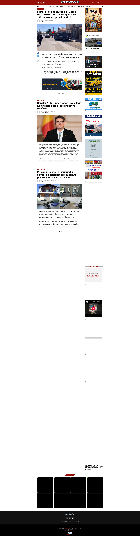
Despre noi (66, 521)
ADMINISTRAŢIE (70, 6)
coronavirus (50, 67)
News (53, 6)
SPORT (90, 6)
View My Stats (70, 534)
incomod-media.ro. (67, 528)
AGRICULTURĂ (77, 6)
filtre (60, 67)
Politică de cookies (64, 526)
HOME (50, 6)
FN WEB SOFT (72, 530)
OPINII (57, 6)
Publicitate (72, 521)
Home (62, 521)
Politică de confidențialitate (74, 526)
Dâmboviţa (56, 67)
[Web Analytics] (70, 533)
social (63, 67)
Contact (77, 521)
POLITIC (82, 6)
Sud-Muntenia (62, 6)
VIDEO (86, 6)
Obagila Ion (44, 21)
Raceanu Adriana (45, 112)
